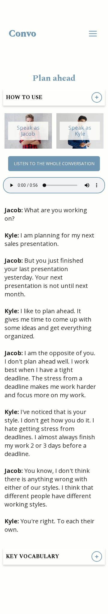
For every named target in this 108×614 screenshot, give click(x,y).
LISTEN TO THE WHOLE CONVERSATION (54, 163)
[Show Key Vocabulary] (97, 556)
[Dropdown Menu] (93, 33)
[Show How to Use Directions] (97, 97)
